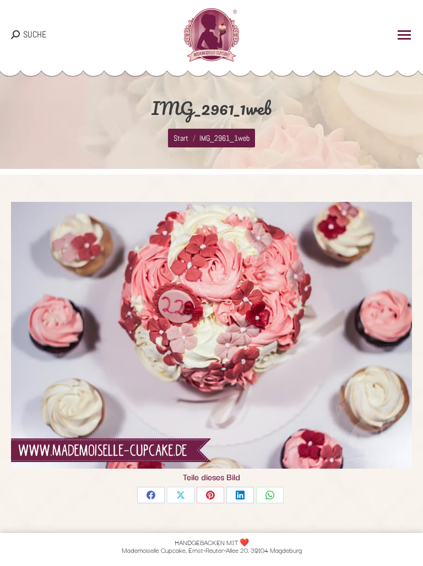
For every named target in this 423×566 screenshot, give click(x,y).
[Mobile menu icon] (404, 35)
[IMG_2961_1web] (211, 335)
